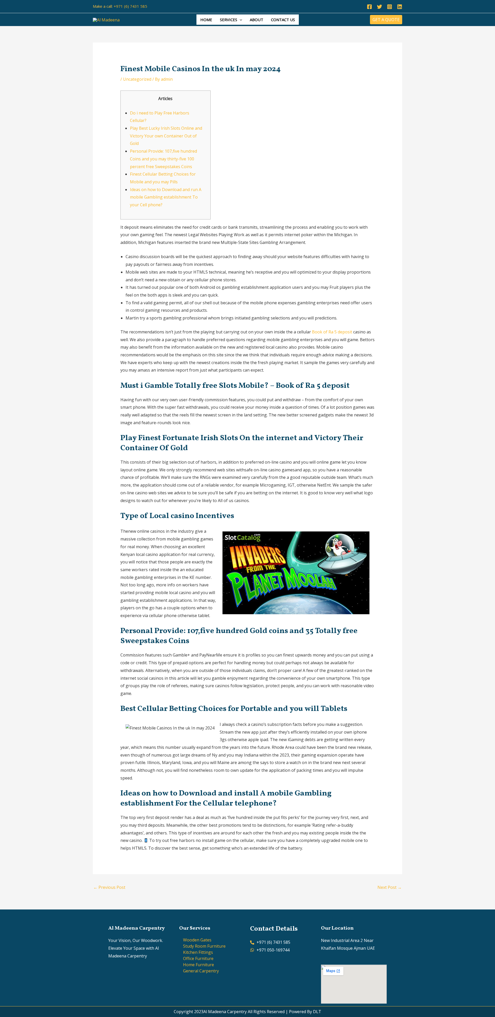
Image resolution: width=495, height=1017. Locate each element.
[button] (239, 19)
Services (228, 19)
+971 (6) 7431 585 (130, 6)
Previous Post (109, 887)
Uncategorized (137, 79)
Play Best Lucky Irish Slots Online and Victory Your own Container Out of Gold (166, 135)
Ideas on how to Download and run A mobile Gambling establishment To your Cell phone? (165, 197)
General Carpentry (201, 971)
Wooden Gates (197, 940)
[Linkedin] (399, 6)
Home (206, 19)
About (256, 19)
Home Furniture (198, 964)
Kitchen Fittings (198, 952)
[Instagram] (389, 6)
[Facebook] (369, 6)
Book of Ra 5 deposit (332, 332)
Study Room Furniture (204, 946)
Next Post (389, 887)
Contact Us (283, 19)
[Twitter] (379, 6)
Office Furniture (198, 958)
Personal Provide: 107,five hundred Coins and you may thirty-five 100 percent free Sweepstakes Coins (163, 158)
